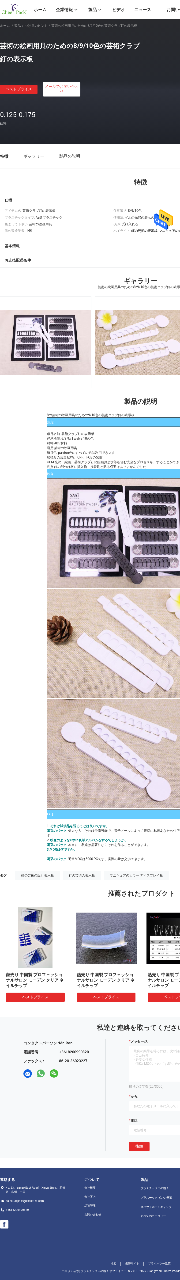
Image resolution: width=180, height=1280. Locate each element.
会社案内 (90, 1196)
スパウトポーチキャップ (156, 1207)
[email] (27, 1073)
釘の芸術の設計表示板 (37, 875)
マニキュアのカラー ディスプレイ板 (136, 875)
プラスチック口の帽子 (155, 1188)
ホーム (5, 26)
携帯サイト (132, 1263)
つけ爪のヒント (36, 26)
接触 (139, 1146)
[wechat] (54, 1073)
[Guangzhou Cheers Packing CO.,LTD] (14, 9)
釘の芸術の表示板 (82, 875)
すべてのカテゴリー (153, 1216)
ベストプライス (19, 89)
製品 (17, 26)
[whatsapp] (41, 1073)
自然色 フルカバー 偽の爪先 (32, 974)
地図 (113, 1263)
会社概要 (90, 1187)
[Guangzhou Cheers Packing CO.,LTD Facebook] (4, 1224)
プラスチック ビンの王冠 (156, 1197)
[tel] (67, 1073)
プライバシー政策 (159, 1263)
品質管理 (90, 1205)
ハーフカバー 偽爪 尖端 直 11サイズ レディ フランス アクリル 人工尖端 (106, 980)
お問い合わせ (92, 1214)
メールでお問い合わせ (62, 89)
